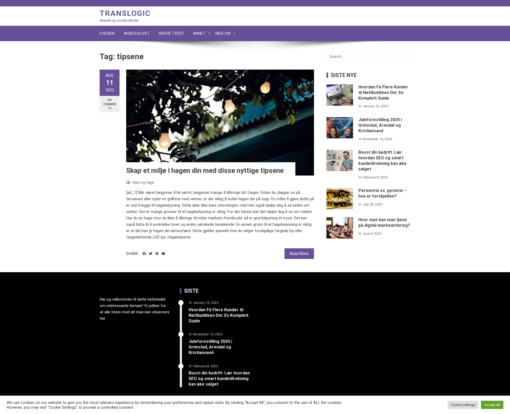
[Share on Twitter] (150, 253)
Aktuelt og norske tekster (119, 20)
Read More (299, 253)
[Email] (163, 253)
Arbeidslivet (137, 33)
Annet (199, 33)
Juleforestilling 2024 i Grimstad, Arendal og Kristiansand (380, 125)
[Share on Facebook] (144, 253)
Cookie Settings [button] (463, 405)
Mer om (223, 33)
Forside (107, 33)
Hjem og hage (143, 182)
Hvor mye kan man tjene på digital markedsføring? (384, 222)
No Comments (109, 104)
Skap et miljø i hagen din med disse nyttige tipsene (205, 170)
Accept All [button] (492, 405)
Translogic (125, 13)
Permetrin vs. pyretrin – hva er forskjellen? (382, 193)
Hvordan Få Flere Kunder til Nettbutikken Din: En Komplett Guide (383, 92)
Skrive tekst (172, 33)
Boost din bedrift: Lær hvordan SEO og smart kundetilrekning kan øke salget (382, 160)
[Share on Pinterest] (157, 253)
